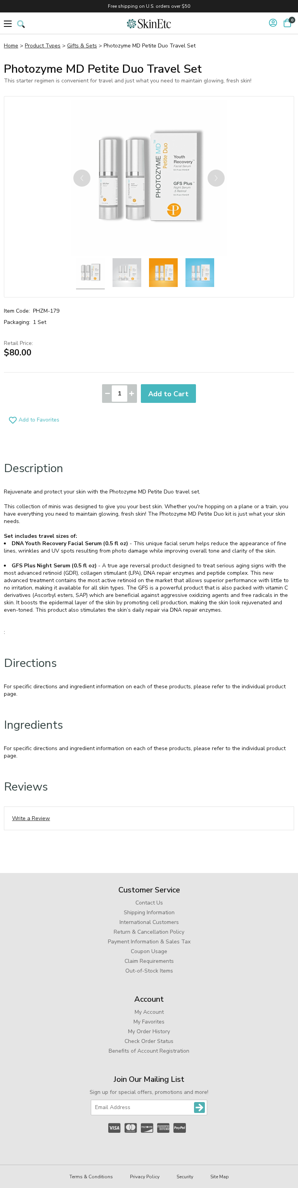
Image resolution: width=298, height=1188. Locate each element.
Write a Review (31, 818)
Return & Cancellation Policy (149, 932)
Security (185, 1177)
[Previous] (81, 178)
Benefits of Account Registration (149, 1051)
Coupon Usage (149, 951)
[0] (287, 23)
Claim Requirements (149, 961)
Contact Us (149, 902)
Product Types (43, 45)
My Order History (149, 1031)
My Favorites (149, 1021)
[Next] (216, 178)
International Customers (149, 922)
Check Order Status (149, 1041)
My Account (149, 1012)
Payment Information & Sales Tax (149, 941)
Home (11, 45)
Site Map (219, 1177)
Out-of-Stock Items (149, 971)
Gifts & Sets (82, 45)
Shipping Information (149, 912)
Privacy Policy (144, 1177)
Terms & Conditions (91, 1177)
